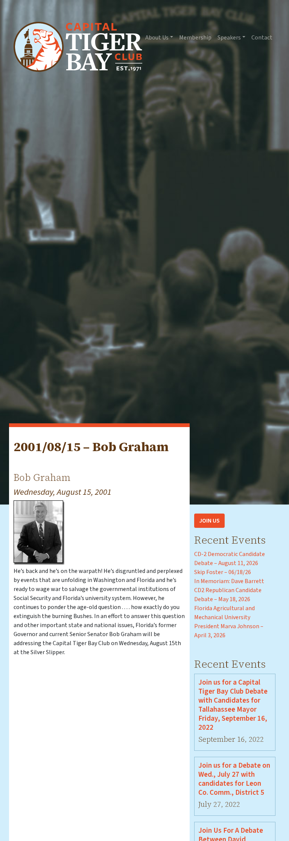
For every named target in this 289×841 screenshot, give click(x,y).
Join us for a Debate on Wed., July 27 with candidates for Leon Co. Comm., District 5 (234, 779)
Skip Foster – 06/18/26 (222, 572)
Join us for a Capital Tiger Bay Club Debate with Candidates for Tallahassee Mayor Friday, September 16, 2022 (233, 705)
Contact (261, 37)
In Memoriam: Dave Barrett (229, 581)
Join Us (209, 521)
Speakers (229, 37)
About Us (157, 37)
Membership (195, 37)
